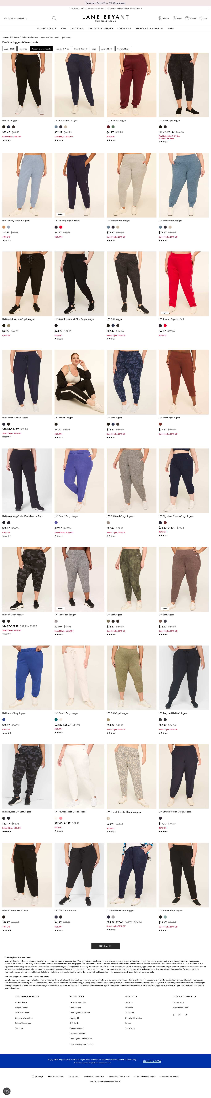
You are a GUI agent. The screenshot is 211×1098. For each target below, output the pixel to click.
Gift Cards (74, 1023)
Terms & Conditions (55, 1076)
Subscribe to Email (180, 1007)
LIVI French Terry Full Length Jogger (124, 812)
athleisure (180, 963)
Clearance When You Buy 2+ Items (104, 8)
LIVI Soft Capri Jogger (169, 120)
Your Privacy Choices (117, 1076)
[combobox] (28, 18)
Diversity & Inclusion (133, 1018)
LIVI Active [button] (124, 28)
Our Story (129, 1002)
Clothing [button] (77, 28)
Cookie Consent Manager (144, 1076)
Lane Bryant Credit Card (80, 1013)
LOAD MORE (105, 946)
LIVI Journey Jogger (116, 120)
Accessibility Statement (94, 1076)
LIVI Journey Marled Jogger (15, 220)
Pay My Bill (74, 1018)
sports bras (42, 966)
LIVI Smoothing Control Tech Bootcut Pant (22, 516)
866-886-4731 (21, 1002)
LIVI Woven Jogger (64, 417)
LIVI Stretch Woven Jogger (15, 417)
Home (5, 37)
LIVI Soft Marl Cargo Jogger (120, 516)
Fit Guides (129, 1007)
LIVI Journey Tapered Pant (67, 220)
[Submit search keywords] (54, 17)
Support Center (21, 1007)
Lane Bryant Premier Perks (81, 1038)
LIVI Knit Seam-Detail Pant (15, 910)
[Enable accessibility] (7, 1091)
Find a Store (130, 1028)
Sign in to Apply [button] (152, 1061)
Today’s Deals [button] (46, 28)
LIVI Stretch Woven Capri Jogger (18, 319)
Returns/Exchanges (23, 1023)
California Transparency (169, 1076)
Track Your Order (22, 1013)
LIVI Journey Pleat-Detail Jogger (70, 811)
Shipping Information (24, 1018)
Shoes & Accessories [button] (150, 28)
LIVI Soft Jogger (10, 120)
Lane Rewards (76, 1007)
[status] (64, 37)
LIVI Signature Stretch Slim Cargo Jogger (74, 319)
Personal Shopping (78, 1002)
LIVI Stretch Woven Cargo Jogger (175, 811)
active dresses (53, 985)
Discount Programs (78, 1033)
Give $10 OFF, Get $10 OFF (81, 1044)
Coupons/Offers (76, 1028)
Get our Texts (178, 1002)
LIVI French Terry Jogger (66, 516)
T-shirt (140, 980)
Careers (128, 1023)
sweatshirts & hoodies (160, 963)
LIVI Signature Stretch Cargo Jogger (176, 516)
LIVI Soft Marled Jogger (66, 120)
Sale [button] (171, 28)
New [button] (63, 28)
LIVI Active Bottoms (30, 37)
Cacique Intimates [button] (100, 28)
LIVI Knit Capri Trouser (65, 910)
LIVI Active (14, 37)
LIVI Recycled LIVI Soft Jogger (173, 713)
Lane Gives (129, 1013)
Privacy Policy (74, 1076)
